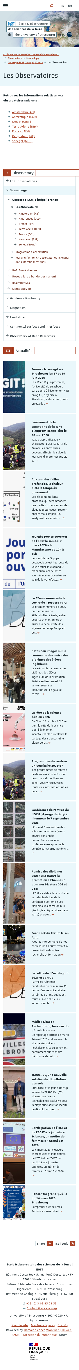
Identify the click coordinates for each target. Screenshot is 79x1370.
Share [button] (41, 1244)
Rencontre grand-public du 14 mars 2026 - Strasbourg (49, 1198)
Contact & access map (42, 1308)
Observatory (15, 58)
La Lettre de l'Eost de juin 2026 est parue (50, 975)
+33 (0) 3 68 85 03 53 (41, 1303)
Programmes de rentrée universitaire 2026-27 (49, 763)
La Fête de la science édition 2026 (46, 715)
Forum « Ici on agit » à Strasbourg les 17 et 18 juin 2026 (48, 373)
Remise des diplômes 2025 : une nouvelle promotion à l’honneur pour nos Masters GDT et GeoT (49, 880)
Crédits (63, 1325)
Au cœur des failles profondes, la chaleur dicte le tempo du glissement (47, 486)
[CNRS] (70, 34)
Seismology (32, 58)
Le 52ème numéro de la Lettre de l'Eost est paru (49, 600)
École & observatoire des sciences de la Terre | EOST (31, 54)
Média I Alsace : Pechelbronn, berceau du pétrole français (50, 1026)
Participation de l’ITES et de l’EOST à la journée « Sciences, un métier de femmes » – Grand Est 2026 (49, 1136)
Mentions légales (43, 1325)
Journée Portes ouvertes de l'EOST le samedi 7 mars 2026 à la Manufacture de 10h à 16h (50, 545)
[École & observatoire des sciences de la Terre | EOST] (11, 24)
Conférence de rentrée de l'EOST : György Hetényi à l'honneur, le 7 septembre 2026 (50, 816)
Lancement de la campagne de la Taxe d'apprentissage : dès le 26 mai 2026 (49, 428)
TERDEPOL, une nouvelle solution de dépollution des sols (49, 1079)
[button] (51, 5)
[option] (39, 387)
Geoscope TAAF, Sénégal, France (25, 62)
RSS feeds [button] (61, 1244)
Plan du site (20, 1325)
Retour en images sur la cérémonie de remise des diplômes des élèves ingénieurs (50, 657)
